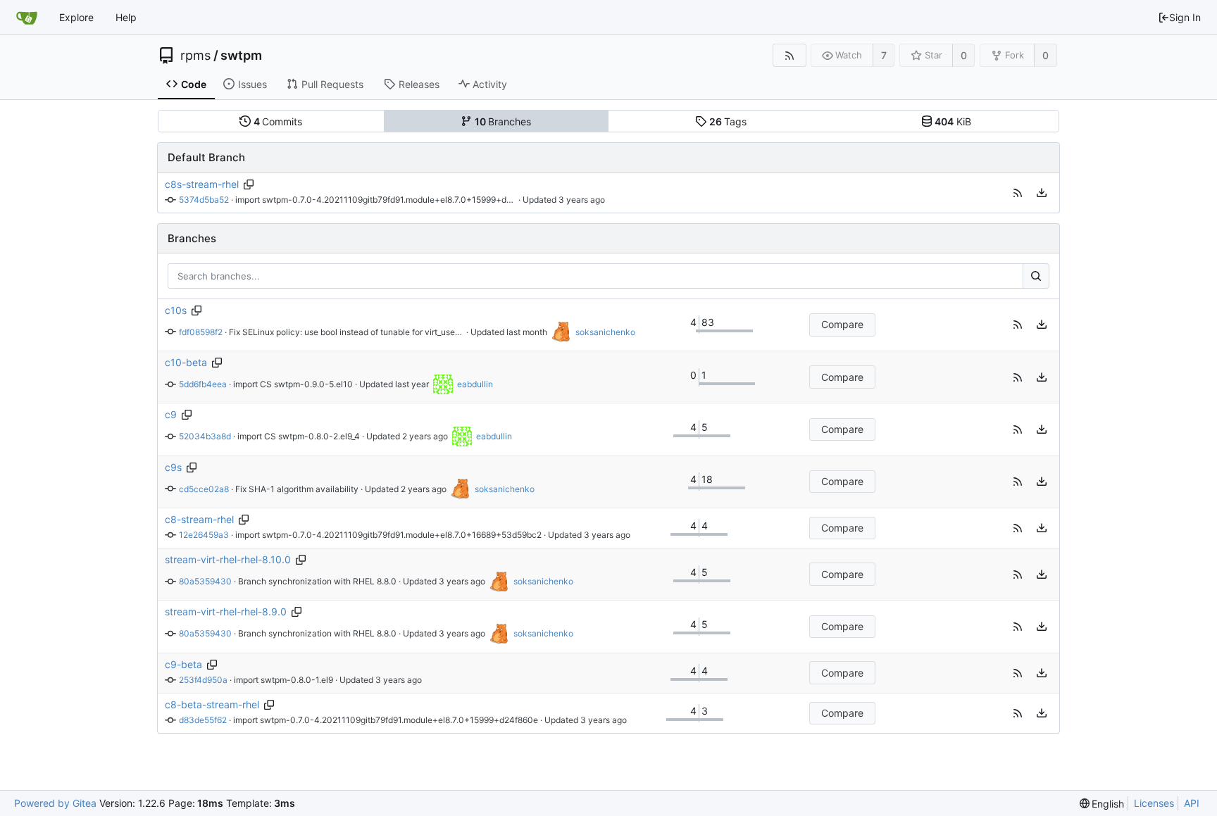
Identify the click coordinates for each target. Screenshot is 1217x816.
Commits (278, 121)
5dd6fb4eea (203, 384)
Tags (728, 121)
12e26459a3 (204, 534)
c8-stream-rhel (199, 519)
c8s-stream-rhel (202, 184)
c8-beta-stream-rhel (212, 704)
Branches (503, 121)
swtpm (241, 56)
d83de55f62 (203, 720)
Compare (842, 324)
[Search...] (1036, 276)
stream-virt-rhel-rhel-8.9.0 (226, 611)
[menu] (1041, 192)
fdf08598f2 (201, 332)
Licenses (1154, 803)
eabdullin (475, 384)
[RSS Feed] (789, 55)
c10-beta (186, 362)
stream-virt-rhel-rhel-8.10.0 (228, 559)
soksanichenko (605, 332)
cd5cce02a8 (204, 489)
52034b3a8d (205, 436)
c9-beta (183, 664)
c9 (171, 414)
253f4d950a (203, 679)
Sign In (1185, 17)
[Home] (26, 17)
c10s (176, 310)
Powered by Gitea (55, 803)
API (1191, 803)
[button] (1017, 192)
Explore (76, 17)
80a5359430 (205, 581)
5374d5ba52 (204, 199)
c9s (173, 467)
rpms (195, 56)
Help (126, 17)
